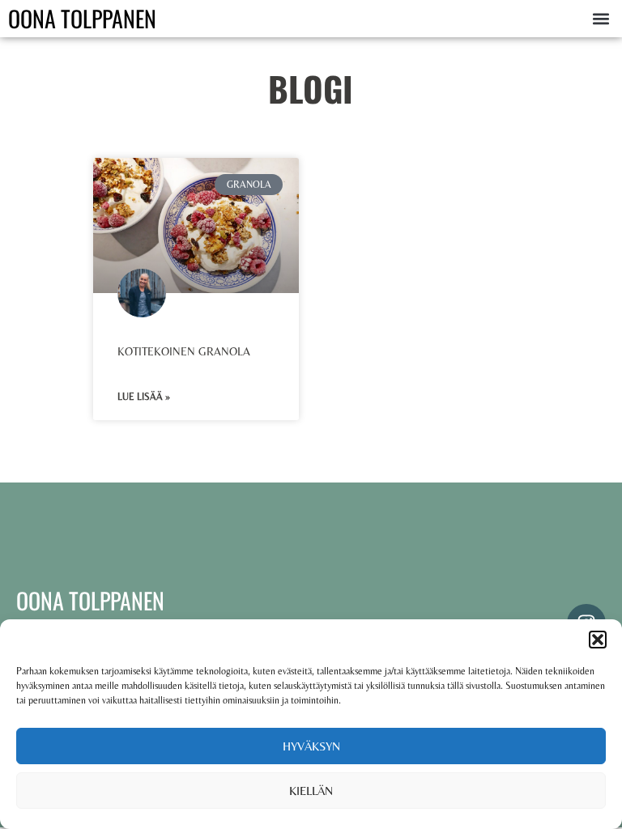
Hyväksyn (311, 746)
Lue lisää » (143, 396)
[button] (598, 639)
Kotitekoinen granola (183, 351)
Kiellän (311, 790)
